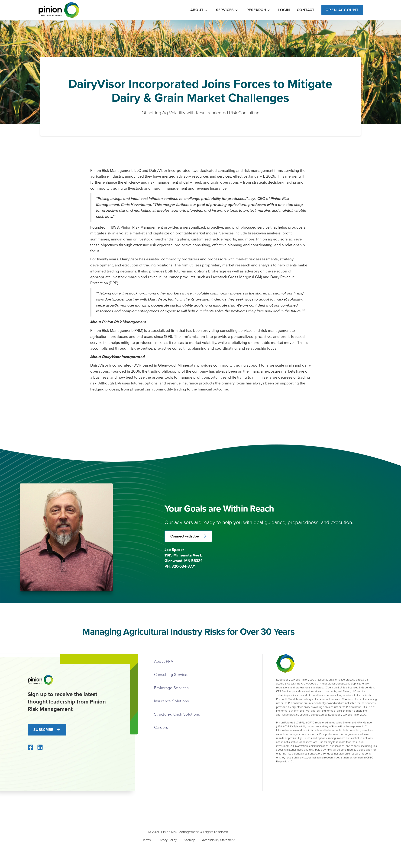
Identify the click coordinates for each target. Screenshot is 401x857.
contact (305, 10)
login (284, 10)
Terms (146, 840)
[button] (199, 10)
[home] (59, 10)
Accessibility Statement (218, 840)
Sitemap (189, 840)
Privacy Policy (167, 840)
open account (342, 10)
